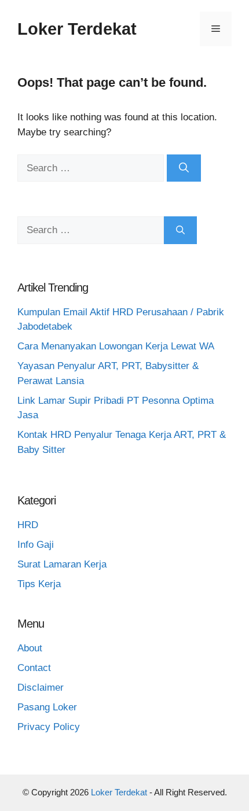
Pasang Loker (47, 707)
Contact (34, 667)
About (29, 648)
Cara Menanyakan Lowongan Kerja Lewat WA (115, 346)
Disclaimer (40, 687)
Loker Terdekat (77, 29)
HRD (27, 524)
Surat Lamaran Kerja (62, 564)
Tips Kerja (39, 583)
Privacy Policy (48, 726)
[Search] (184, 168)
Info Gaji (35, 544)
